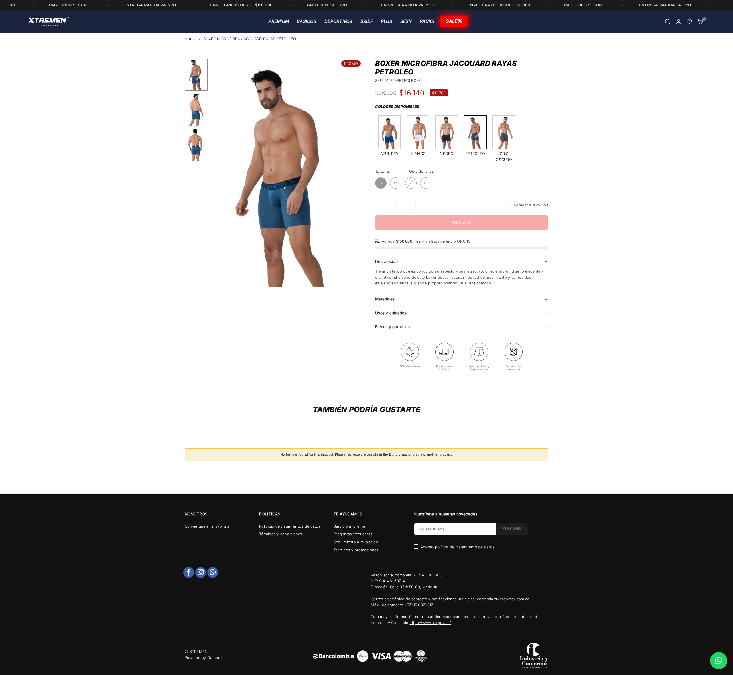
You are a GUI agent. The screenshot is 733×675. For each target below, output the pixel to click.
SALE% (454, 21)
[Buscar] (667, 21)
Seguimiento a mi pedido (356, 542)
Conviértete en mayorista (207, 526)
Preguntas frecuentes (353, 534)
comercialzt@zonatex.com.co (503, 599)
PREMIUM (278, 21)
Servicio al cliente (349, 526)
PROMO (351, 63)
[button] (700, 21)
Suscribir (512, 528)
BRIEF (366, 21)
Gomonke (216, 657)
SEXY (406, 21)
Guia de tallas (421, 171)
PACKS (427, 21)
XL (425, 183)
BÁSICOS (306, 21)
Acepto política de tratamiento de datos (457, 547)
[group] (286, 173)
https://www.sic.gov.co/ (430, 622)
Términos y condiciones (280, 534)
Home (190, 38)
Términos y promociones (356, 550)
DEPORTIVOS (338, 21)
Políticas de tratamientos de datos (289, 526)
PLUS (386, 21)
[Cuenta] (678, 21)
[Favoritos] (689, 21)
